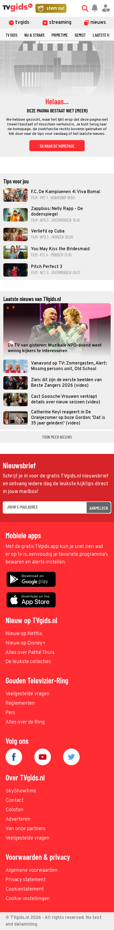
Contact (15, 800)
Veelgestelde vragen (28, 694)
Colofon (15, 810)
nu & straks (34, 34)
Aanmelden (98, 508)
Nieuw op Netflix (24, 634)
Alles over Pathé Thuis (30, 653)
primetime (59, 34)
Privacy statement (26, 880)
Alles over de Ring (25, 722)
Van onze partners (25, 829)
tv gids (11, 34)
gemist (80, 34)
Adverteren (18, 819)
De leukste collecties (28, 662)
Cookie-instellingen (28, 899)
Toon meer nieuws (57, 436)
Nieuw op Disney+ (26, 643)
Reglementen (20, 703)
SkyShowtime (21, 791)
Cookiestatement (25, 889)
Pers (10, 713)
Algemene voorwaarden (32, 870)
